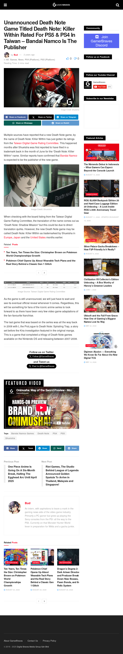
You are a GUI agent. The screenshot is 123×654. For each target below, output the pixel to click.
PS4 (55, 433)
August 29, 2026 (39, 590)
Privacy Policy (49, 640)
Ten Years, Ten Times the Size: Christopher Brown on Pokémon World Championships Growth (41, 253)
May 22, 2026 (90, 326)
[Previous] (38, 272)
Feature (91, 158)
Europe (8, 237)
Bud (16, 54)
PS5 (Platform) (48, 59)
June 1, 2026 (90, 290)
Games (13, 59)
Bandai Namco (68, 155)
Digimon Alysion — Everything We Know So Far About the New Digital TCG (100, 354)
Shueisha (10, 438)
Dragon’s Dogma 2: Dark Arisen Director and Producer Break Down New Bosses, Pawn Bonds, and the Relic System (68, 577)
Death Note (43, 433)
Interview (11, 562)
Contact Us (33, 640)
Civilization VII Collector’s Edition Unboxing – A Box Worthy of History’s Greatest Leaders (101, 282)
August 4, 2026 (92, 254)
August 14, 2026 (92, 175)
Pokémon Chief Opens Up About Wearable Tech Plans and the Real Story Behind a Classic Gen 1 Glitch (40, 262)
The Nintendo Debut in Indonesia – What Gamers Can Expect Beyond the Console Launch (101, 167)
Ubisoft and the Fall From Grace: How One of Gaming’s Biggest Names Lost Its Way (101, 318)
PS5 (63, 433)
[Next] (44, 272)
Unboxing (91, 194)
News (21, 59)
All (7, 59)
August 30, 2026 (12, 590)
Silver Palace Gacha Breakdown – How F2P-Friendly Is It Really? (101, 248)
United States (38, 237)
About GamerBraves (13, 640)
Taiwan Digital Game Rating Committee (36, 143)
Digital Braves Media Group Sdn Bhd (33, 646)
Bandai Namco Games (22, 433)
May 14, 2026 (90, 362)
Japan (16, 237)
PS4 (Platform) (32, 59)
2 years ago (29, 54)
